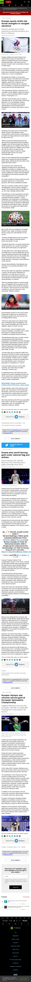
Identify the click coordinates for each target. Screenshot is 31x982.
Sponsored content (15, 946)
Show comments (15, 438)
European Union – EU (13, 847)
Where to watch (15, 939)
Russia (4, 670)
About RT (15, 956)
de (16, 917)
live (8, 1)
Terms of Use (15, 949)
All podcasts (26, 897)
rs (24, 917)
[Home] (2, 2)
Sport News (8, 18)
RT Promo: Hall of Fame (15, 959)
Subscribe (15, 887)
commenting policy (17, 430)
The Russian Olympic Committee (11, 425)
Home (3, 18)
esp (7, 917)
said (16, 95)
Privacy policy (15, 952)
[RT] (5, 921)
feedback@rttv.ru (8, 433)
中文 (29, 917)
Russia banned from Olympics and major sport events (14, 673)
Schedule (15, 942)
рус (12, 917)
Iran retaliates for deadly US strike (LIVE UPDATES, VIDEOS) (15, 13)
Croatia (4, 847)
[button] (15, 823)
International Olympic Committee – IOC (13, 423)
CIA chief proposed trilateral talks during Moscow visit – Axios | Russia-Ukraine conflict (15, 9)
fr (20, 917)
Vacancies (15, 969)
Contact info (15, 963)
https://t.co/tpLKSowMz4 (11, 552)
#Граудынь (20, 540)
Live (15, 932)
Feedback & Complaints (15, 966)
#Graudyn (6, 540)
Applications (15, 935)
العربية (2, 917)
